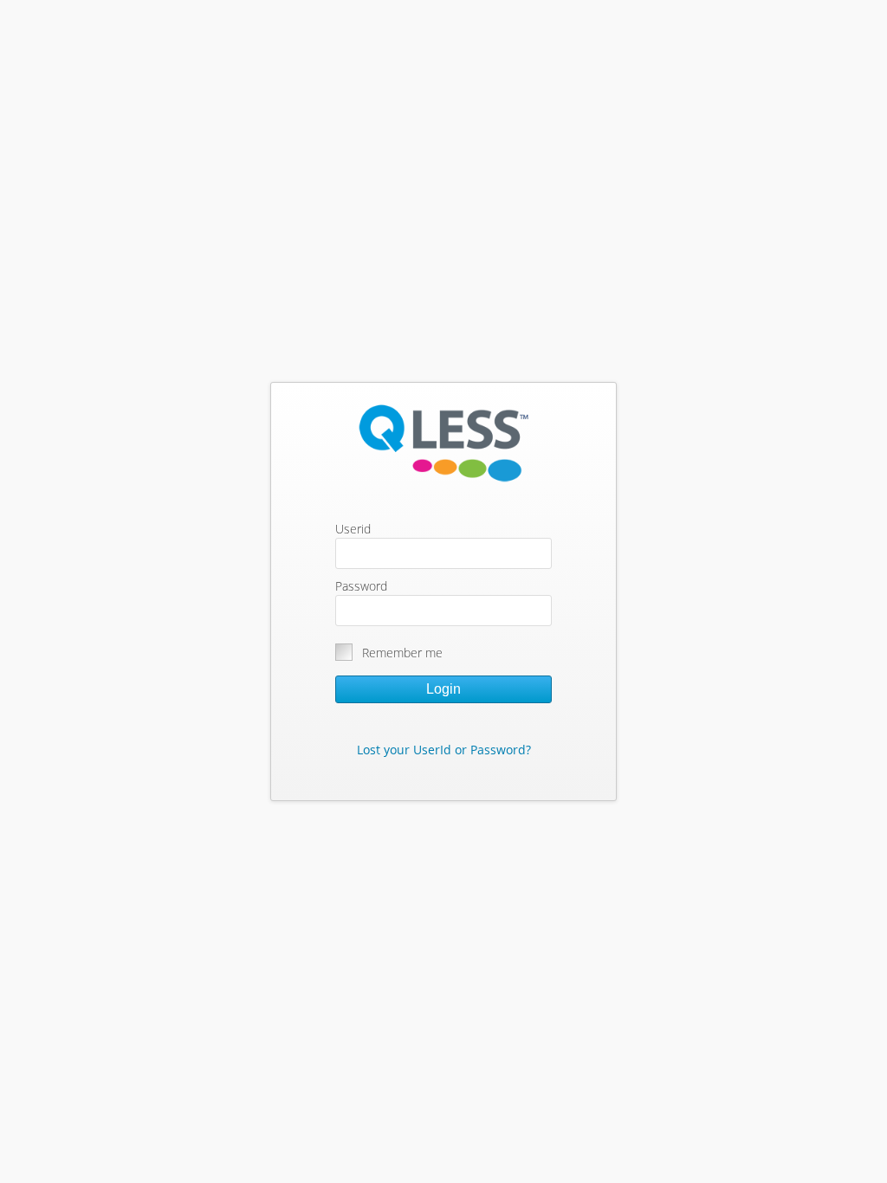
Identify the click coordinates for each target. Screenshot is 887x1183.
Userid (353, 528)
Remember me (402, 652)
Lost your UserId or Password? (444, 749)
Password (361, 586)
